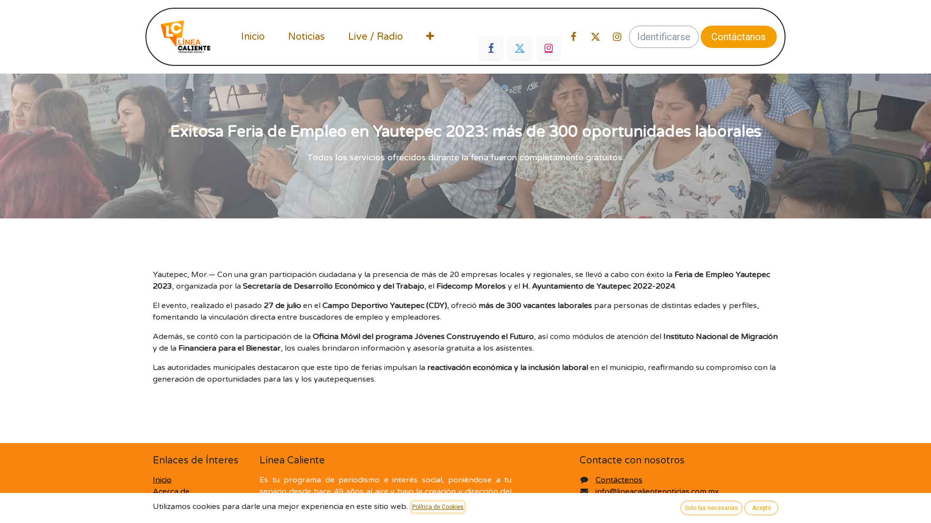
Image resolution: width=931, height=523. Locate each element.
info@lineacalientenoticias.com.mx (657, 491)
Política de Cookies (438, 507)
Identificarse (663, 37)
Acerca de (171, 491)
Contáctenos (618, 480)
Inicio (162, 480)
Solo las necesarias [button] (711, 508)
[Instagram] (549, 48)
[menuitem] (252, 37)
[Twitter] (519, 48)
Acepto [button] (761, 508)
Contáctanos (738, 37)
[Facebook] (491, 48)
